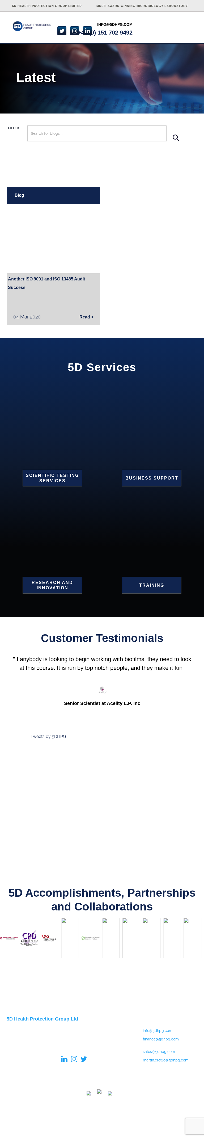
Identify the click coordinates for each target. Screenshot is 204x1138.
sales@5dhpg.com (159, 1051)
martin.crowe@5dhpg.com (163, 1060)
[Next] (194, 939)
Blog (19, 195)
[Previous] (10, 939)
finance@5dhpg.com (161, 1039)
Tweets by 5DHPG (48, 736)
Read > (86, 317)
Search (176, 137)
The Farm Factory (183, 1128)
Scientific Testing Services (52, 478)
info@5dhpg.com (115, 24)
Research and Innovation (52, 585)
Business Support (151, 478)
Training (151, 585)
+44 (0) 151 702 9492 (105, 32)
